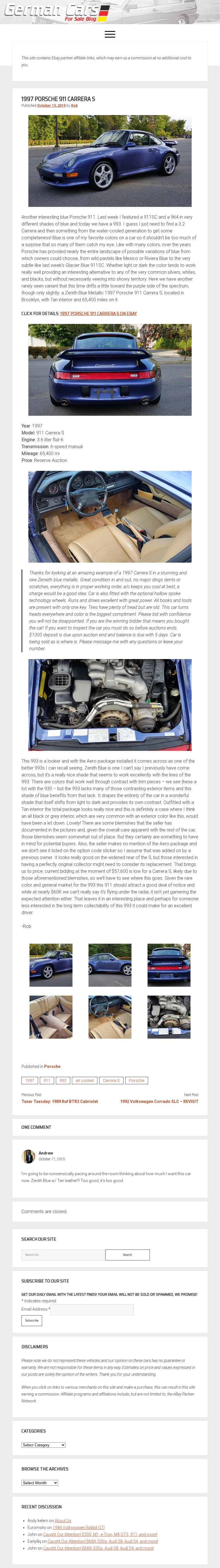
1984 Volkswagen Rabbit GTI (79, 1527)
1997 (29, 1080)
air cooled (85, 1080)
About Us (63, 1520)
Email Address (35, 1309)
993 (63, 1080)
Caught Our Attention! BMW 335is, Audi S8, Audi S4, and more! (103, 1541)
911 (47, 1080)
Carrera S (111, 1080)
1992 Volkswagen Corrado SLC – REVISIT (159, 1101)
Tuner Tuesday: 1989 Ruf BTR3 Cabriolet (59, 1101)
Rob (74, 106)
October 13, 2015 (51, 106)
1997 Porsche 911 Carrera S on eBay (98, 313)
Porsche (52, 1066)
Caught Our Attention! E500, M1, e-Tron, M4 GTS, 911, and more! (100, 1534)
